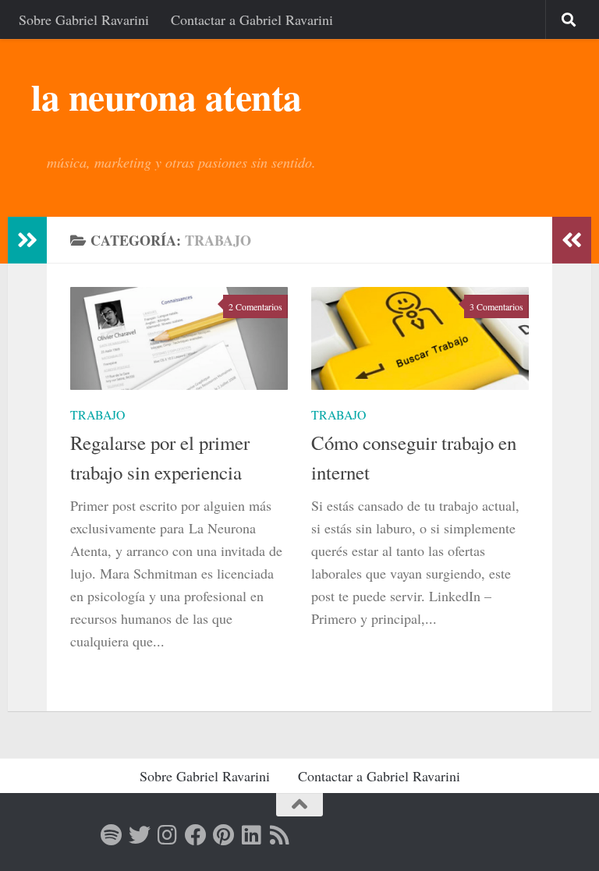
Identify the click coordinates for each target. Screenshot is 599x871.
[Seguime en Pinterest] (224, 835)
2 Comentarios (255, 306)
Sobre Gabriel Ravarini (84, 19)
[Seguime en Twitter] (140, 835)
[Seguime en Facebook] (196, 835)
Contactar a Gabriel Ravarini (252, 19)
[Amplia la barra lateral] (27, 240)
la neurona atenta (166, 96)
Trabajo (97, 414)
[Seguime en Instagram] (168, 835)
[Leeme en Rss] (280, 835)
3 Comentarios (496, 306)
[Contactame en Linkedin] (252, 835)
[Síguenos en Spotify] (111, 835)
